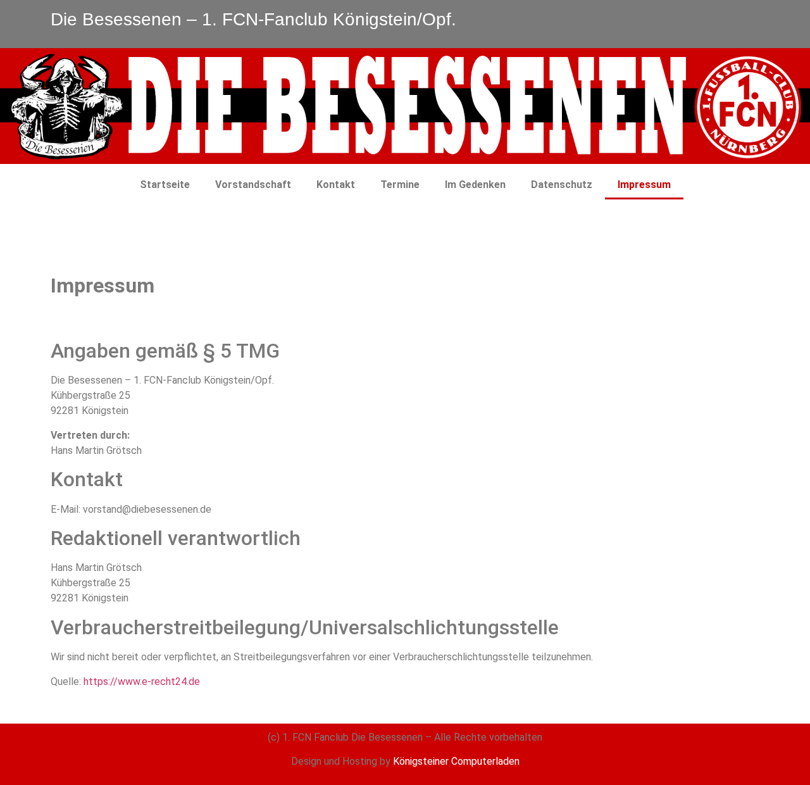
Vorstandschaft (253, 185)
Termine (400, 185)
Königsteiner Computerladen (456, 761)
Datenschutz (561, 185)
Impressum (644, 185)
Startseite (165, 185)
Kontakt (335, 185)
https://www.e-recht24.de (142, 681)
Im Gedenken (475, 185)
